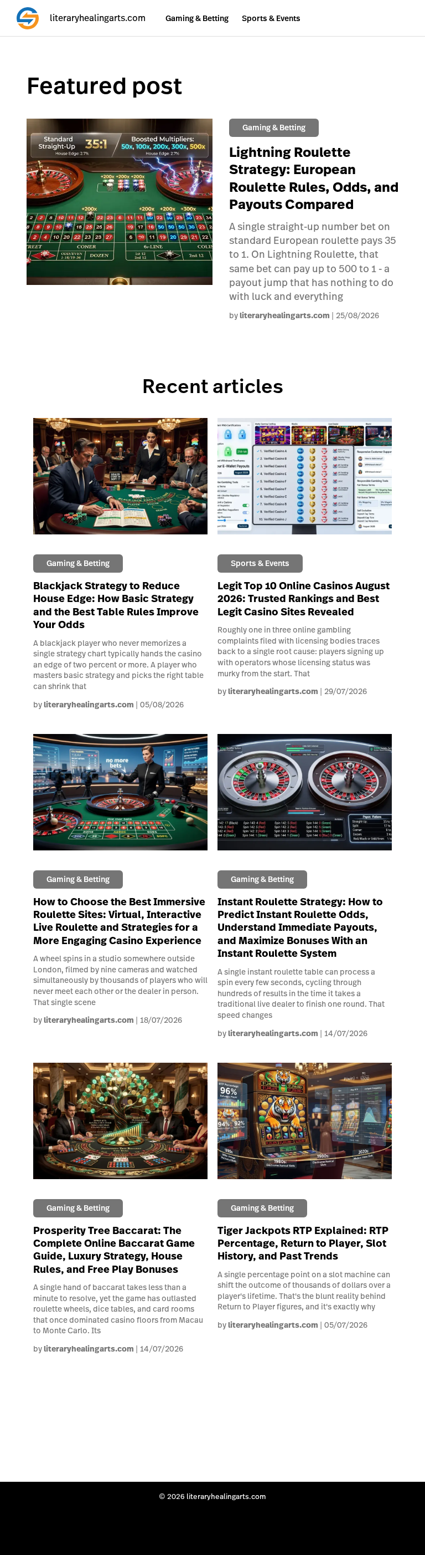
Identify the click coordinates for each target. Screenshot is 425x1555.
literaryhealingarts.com (285, 315)
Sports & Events (271, 18)
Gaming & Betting (197, 18)
